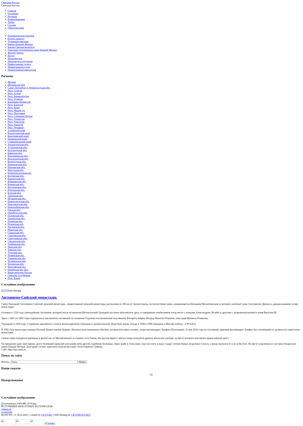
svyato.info (6, 412)
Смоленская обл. (17, 241)
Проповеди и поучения (20, 61)
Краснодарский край (19, 133)
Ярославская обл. (17, 267)
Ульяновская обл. (17, 258)
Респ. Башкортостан (18, 96)
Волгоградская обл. (18, 158)
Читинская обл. (16, 264)
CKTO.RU (47, 415)
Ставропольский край (19, 141)
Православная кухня (19, 67)
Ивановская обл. (16, 167)
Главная (12, 10)
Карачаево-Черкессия (19, 102)
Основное (13, 13)
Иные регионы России (20, 272)
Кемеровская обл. (17, 181)
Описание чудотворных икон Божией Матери (32, 50)
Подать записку (16, 38)
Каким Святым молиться (21, 47)
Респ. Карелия (15, 104)
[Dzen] (151, 374)
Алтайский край (16, 130)
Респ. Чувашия (16, 127)
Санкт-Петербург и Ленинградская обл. (29, 87)
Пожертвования (16, 19)
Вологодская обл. (17, 161)
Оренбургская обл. (18, 212)
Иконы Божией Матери (20, 44)
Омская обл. (14, 210)
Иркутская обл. (16, 170)
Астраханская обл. (17, 147)
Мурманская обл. (17, 198)
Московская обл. (16, 85)
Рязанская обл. (15, 230)
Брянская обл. (15, 153)
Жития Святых (16, 52)
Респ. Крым (14, 278)
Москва (12, 82)
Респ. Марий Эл (16, 110)
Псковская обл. (16, 224)
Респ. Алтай (14, 93)
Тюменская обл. (16, 255)
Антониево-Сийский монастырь (29, 297)
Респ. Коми (14, 107)
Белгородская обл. (17, 150)
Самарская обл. (16, 232)
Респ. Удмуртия (16, 122)
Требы (11, 22)
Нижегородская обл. (19, 201)
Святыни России (10, 2)
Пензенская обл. (16, 218)
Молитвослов (15, 58)
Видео (11, 55)
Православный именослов (22, 70)
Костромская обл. (17, 187)
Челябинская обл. (17, 261)
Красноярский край (18, 136)
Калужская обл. (16, 176)
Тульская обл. (15, 252)
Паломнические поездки (21, 35)
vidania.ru (6, 409)
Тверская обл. (15, 247)
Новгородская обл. (18, 204)
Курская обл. (14, 193)
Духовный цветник (18, 41)
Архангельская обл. (18, 144)
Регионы (12, 16)
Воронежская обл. (17, 164)
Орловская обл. (16, 215)
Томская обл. (14, 249)
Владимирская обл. (18, 156)
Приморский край (17, 139)
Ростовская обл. (16, 227)
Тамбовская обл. (16, 244)
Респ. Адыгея (15, 90)
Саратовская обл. (17, 235)
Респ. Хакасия (15, 124)
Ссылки (12, 25)
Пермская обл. (15, 221)
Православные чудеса (19, 64)
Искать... (6, 361)
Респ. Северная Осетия (20, 116)
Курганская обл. (16, 190)
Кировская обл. (16, 184)
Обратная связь (16, 28)
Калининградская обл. (20, 173)
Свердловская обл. (18, 238)
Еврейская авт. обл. (18, 269)
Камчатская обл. (16, 178)
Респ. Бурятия (15, 99)
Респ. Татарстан (16, 119)
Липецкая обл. (15, 195)
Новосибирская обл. (18, 207)
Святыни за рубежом (19, 275)
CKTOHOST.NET (81, 415)
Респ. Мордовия (16, 113)
